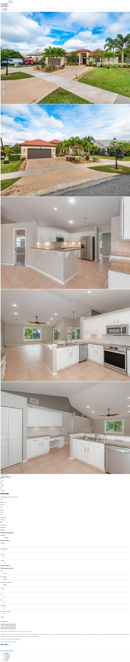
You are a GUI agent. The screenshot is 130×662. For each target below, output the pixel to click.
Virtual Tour (8, 477)
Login (2, 6)
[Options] (2, 475)
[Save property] (4, 475)
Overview (5, 8)
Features (5, 10)
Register (6, 6)
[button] (65, 58)
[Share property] (7, 475)
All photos (3, 477)
